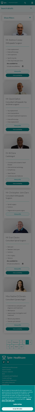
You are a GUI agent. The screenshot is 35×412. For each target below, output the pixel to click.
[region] (17, 398)
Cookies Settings (17, 404)
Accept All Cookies (17, 409)
